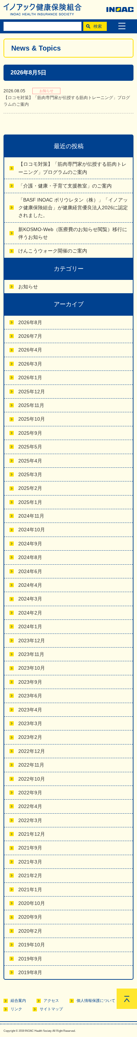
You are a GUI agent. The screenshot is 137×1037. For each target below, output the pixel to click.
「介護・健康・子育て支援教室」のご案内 (65, 186)
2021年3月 (30, 862)
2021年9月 (30, 848)
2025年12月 (31, 391)
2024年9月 (30, 543)
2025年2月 (30, 488)
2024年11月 (31, 516)
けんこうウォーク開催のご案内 (52, 251)
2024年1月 (30, 626)
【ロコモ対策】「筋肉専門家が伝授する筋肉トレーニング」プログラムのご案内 (72, 168)
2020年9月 (30, 917)
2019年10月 (31, 944)
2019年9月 (30, 958)
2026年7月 (30, 336)
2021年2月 (30, 875)
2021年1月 (30, 889)
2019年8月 (30, 972)
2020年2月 (30, 931)
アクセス (51, 1000)
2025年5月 (30, 446)
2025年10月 (31, 419)
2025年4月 (30, 461)
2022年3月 (30, 820)
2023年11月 (31, 654)
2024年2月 (30, 613)
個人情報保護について (96, 1000)
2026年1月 (30, 377)
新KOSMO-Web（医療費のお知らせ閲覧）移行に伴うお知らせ (72, 233)
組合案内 (18, 1000)
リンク (16, 1009)
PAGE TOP (127, 999)
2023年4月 (30, 710)
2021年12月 (31, 834)
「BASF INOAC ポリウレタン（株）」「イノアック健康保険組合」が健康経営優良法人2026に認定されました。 (73, 207)
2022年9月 (30, 792)
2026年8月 (30, 322)
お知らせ (28, 286)
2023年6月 (30, 695)
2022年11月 (31, 765)
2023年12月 (31, 640)
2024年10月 (31, 529)
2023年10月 (31, 668)
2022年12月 (31, 751)
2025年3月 (30, 474)
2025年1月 (30, 502)
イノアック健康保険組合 (42, 9)
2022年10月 (31, 779)
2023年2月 (30, 737)
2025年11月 (31, 405)
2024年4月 (30, 585)
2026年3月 (30, 364)
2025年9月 (30, 433)
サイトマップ (51, 1009)
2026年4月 (30, 350)
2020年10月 (31, 903)
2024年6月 (30, 571)
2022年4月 (30, 806)
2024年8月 (30, 557)
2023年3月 (30, 723)
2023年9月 (30, 682)
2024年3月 (30, 599)
